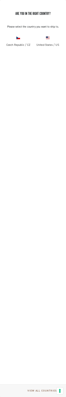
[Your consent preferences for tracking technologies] (59, 390)
